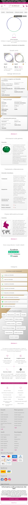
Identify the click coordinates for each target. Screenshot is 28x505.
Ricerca (26, 9)
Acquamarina (17, 435)
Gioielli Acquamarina (19, 412)
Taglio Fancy (17, 125)
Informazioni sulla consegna (7, 402)
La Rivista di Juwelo (20, 397)
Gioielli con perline (18, 332)
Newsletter (20, 399)
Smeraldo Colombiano (20, 103)
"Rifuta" (6, 494)
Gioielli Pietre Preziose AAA (6, 424)
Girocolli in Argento (14, 337)
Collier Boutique (6, 95)
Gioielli (3, 12)
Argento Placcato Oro (7, 88)
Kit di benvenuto (7, 395)
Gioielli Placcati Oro (21, 328)
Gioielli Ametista (18, 419)
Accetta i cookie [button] (14, 499)
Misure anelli (21, 403)
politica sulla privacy (15, 496)
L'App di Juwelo (7, 399)
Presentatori (21, 393)
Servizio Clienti (7, 390)
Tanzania (4, 128)
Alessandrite (17, 439)
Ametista (16, 445)
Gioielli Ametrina (18, 421)
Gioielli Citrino (17, 425)
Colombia (4, 114)
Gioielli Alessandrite (19, 417)
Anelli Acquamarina (5, 435)
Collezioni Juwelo (19, 12)
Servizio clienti (7, 372)
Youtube (5, 479)
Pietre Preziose (9, 12)
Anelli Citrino (4, 448)
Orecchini (3, 427)
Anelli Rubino (4, 419)
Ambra (15, 441)
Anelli (2, 412)
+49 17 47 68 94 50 (7, 374)
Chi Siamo (20, 390)
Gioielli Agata (17, 415)
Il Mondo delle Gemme (20, 401)
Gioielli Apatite (17, 423)
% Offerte (19, 323)
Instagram (9, 479)
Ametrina (16, 443)
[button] (1, 5)
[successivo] (25, 62)
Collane (17, 314)
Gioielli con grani (18, 92)
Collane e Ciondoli (11, 323)
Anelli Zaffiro (4, 421)
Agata (15, 437)
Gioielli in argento (9, 319)
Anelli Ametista (4, 441)
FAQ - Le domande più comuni (7, 405)
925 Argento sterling (19, 88)
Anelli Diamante (4, 415)
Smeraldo (4, 103)
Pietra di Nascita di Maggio (8, 328)
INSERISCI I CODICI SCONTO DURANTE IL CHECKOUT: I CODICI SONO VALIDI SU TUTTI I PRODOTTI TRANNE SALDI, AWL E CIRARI (13, 2)
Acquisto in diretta (7, 397)
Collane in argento (19, 319)
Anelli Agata (3, 437)
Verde (15, 109)
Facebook (2, 479)
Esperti (20, 395)
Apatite (16, 448)
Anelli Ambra (4, 439)
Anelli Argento (4, 445)
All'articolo (13, 134)
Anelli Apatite (4, 443)
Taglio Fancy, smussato (5, 109)
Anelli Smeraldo (4, 417)
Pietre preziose (11, 314)
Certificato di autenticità (7, 393)
